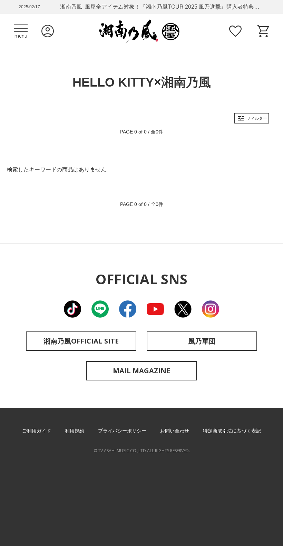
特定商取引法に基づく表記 (232, 431)
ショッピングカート (263, 31)
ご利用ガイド (36, 431)
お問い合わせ (174, 431)
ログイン (47, 31)
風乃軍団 (202, 341)
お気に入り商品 (235, 31)
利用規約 (74, 431)
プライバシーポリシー (122, 431)
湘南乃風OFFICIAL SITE (81, 341)
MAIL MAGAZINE (141, 370)
